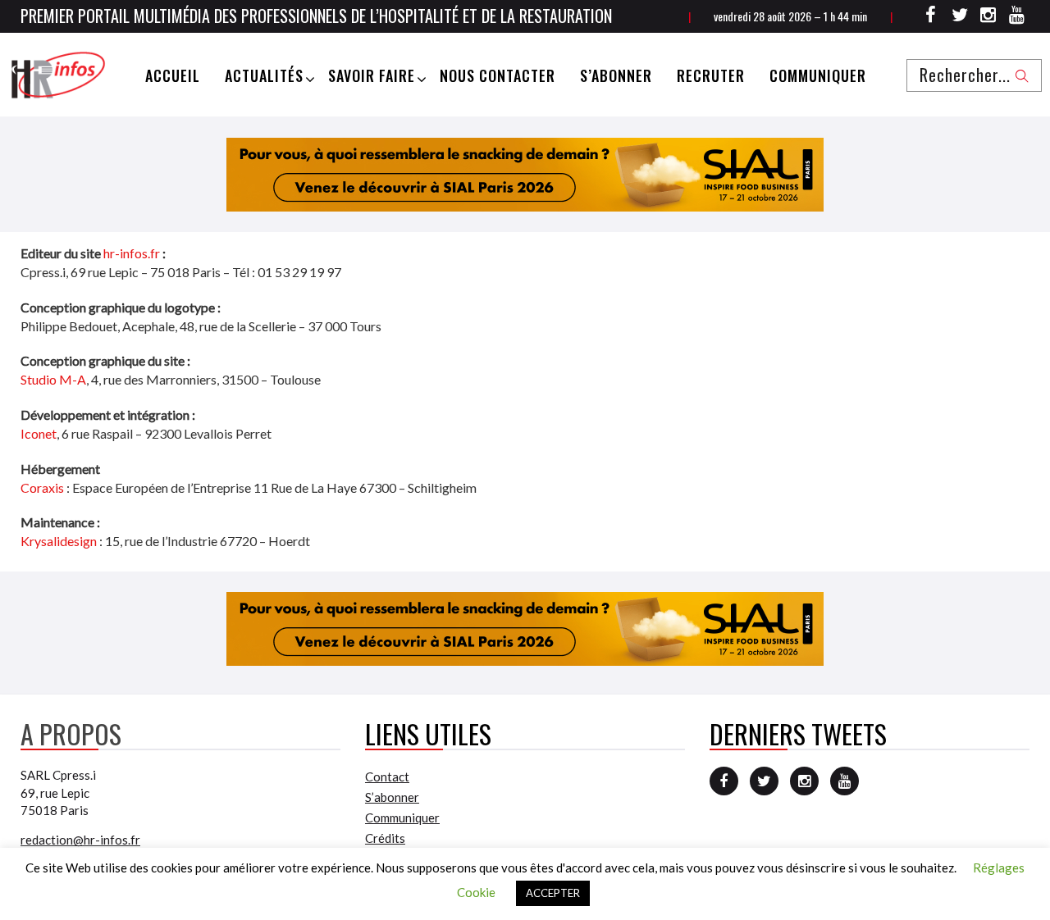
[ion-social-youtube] (1017, 17)
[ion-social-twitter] (959, 17)
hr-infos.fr (131, 253)
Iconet (39, 433)
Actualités (264, 75)
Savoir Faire (371, 75)
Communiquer (817, 75)
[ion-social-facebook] (931, 17)
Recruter (711, 75)
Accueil (172, 75)
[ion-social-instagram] (988, 17)
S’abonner (616, 75)
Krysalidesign (59, 541)
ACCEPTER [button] (553, 893)
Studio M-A (53, 379)
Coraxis (42, 487)
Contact (387, 776)
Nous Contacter (497, 75)
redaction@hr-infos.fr (80, 839)
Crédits (385, 838)
